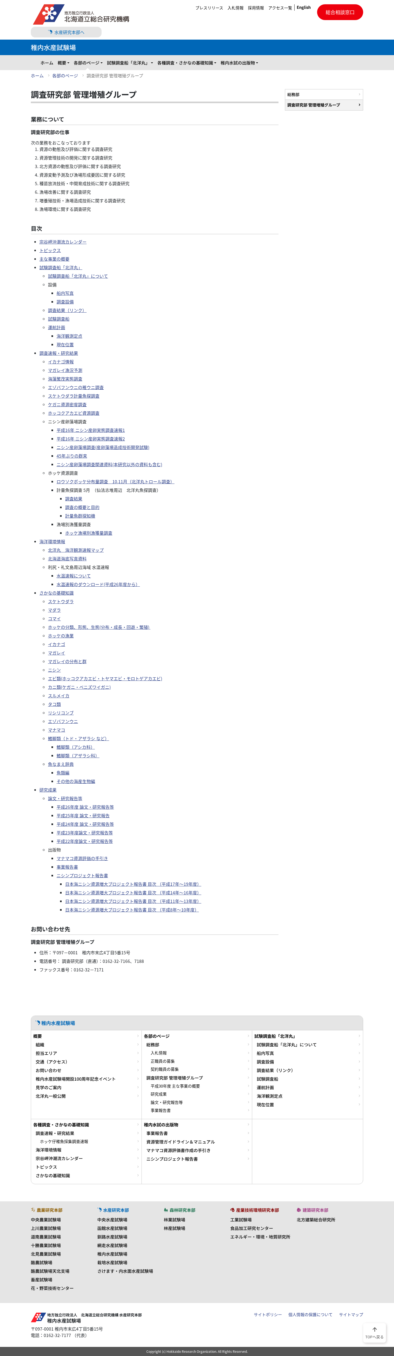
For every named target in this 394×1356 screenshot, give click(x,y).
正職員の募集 (163, 1061)
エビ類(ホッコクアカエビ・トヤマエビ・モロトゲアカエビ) (105, 678)
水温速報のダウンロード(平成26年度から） (98, 584)
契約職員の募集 (165, 1069)
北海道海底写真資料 (67, 558)
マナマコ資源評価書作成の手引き (178, 1150)
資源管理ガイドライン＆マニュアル (180, 1141)
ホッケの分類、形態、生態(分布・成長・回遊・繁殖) (99, 627)
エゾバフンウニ (63, 721)
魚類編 (63, 772)
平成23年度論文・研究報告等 (85, 832)
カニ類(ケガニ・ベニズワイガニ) (79, 687)
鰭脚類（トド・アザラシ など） (78, 738)
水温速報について (74, 575)
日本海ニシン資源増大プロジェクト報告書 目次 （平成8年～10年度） (132, 909)
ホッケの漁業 (61, 635)
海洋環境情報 (52, 541)
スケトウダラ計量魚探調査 (73, 396)
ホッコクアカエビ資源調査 (73, 413)
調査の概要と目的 (82, 507)
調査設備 (65, 301)
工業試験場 (241, 1219)
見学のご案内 (48, 1087)
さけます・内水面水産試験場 (125, 1271)
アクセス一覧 (280, 8)
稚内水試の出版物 (238, 62)
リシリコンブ (61, 712)
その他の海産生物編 (76, 781)
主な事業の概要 (54, 259)
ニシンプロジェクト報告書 (82, 875)
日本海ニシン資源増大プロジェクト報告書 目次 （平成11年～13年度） (133, 901)
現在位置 (65, 344)
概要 (62, 62)
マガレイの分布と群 (67, 661)
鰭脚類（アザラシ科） (78, 755)
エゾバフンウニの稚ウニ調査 (76, 387)
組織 (40, 1044)
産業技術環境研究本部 (257, 1210)
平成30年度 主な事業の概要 (175, 1086)
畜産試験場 (41, 1279)
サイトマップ (351, 1314)
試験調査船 (58, 319)
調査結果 (73, 498)
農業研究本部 (49, 1210)
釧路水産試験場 (112, 1236)
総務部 (293, 94)
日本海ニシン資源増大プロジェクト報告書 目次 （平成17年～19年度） (133, 884)
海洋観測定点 (69, 336)
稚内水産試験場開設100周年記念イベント (76, 1079)
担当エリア (46, 1053)
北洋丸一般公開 (51, 1096)
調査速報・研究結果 (58, 353)
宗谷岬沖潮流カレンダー (63, 241)
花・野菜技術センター (52, 1288)
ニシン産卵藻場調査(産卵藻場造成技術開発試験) (103, 447)
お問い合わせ (48, 1070)
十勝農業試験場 (46, 1245)
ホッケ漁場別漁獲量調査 (88, 533)
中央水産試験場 (112, 1219)
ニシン (54, 670)
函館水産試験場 (112, 1228)
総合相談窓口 (340, 12)
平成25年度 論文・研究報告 (83, 815)
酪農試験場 (41, 1262)
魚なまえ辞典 (61, 764)
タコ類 (54, 704)
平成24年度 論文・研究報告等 (85, 824)
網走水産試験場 (112, 1245)
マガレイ (56, 652)
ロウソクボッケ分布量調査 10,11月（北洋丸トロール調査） (115, 481)
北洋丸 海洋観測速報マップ (76, 550)
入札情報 (236, 8)
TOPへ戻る (374, 1332)
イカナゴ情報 (61, 361)
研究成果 (48, 790)
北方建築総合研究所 (316, 1219)
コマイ (54, 618)
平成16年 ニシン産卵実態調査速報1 (91, 430)
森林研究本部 (182, 1210)
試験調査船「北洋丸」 (128, 62)
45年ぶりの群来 (72, 456)
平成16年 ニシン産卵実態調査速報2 (91, 438)
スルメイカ (58, 695)
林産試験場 (174, 1228)
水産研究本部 (116, 1210)
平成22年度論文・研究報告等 (85, 841)
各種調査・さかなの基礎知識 (185, 62)
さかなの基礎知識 (56, 593)
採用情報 (256, 8)
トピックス (50, 250)
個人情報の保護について (310, 1314)
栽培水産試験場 (112, 1262)
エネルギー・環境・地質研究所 (260, 1236)
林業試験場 (174, 1219)
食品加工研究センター (251, 1228)
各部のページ (86, 62)
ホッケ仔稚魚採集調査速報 (64, 1141)
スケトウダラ (61, 601)
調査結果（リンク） (67, 310)
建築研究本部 (315, 1210)
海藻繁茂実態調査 (65, 378)
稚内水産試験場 (112, 1254)
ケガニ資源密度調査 (67, 404)
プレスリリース (209, 8)
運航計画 (56, 327)
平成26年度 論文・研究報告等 (85, 807)
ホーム (46, 62)
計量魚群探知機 (80, 515)
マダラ (54, 610)
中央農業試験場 (46, 1219)
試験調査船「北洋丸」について (78, 276)
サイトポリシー (268, 1314)
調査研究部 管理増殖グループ (313, 105)
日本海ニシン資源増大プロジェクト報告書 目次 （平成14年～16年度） (133, 892)
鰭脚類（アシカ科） (76, 747)
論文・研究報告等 (65, 798)
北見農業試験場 (46, 1254)
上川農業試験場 (46, 1228)
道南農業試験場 (46, 1236)
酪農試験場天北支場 (50, 1271)
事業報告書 (67, 867)
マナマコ (56, 730)
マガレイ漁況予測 (65, 370)
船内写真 (65, 293)
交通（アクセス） (53, 1061)
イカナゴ (56, 644)
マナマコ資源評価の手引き (82, 858)
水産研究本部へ (69, 32)
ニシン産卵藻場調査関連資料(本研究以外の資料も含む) (109, 464)
